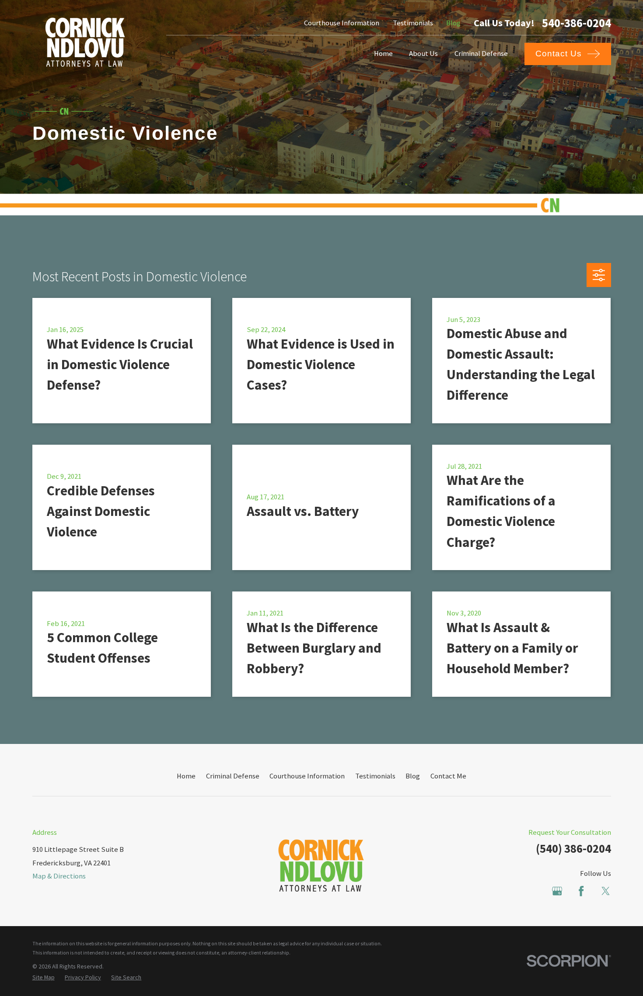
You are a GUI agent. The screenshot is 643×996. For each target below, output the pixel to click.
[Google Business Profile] (557, 891)
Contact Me (448, 776)
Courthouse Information (341, 23)
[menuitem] (43, 977)
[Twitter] (606, 891)
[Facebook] (581, 891)
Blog (453, 23)
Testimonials (413, 23)
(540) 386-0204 (573, 848)
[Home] (85, 42)
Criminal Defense (232, 776)
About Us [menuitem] (423, 53)
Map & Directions (59, 876)
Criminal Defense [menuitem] (481, 53)
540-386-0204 (576, 23)
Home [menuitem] (383, 53)
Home (186, 776)
